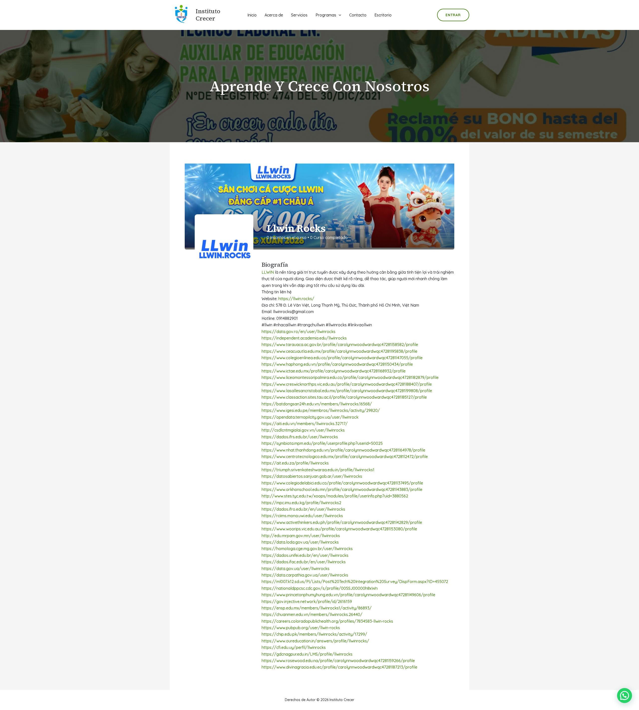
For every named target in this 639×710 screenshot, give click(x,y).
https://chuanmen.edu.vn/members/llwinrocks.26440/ (312, 614)
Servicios (299, 14)
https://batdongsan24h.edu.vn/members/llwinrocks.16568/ (317, 403)
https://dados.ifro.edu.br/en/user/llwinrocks (303, 509)
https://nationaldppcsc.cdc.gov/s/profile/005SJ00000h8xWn (320, 588)
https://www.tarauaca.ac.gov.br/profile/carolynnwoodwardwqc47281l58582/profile (340, 344)
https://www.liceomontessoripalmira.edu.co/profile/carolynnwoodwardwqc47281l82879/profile (350, 377)
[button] (624, 695)
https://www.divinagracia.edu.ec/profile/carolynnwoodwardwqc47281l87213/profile (339, 667)
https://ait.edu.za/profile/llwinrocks (295, 463)
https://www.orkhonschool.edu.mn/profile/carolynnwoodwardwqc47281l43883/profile (342, 489)
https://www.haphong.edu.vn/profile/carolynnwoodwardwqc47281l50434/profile (337, 364)
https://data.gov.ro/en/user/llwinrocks (298, 331)
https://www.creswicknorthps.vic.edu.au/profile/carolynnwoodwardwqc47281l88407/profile (347, 384)
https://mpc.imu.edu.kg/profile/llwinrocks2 (301, 502)
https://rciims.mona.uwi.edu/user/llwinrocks (302, 515)
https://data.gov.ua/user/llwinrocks (295, 568)
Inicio (252, 14)
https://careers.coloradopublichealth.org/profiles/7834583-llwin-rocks (327, 621)
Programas (326, 14)
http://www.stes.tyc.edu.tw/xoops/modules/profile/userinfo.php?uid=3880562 (335, 495)
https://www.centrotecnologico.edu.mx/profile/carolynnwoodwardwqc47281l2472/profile (345, 456)
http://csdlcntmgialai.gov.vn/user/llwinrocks (303, 430)
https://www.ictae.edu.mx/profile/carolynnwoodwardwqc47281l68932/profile (334, 370)
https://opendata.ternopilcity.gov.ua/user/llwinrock (310, 417)
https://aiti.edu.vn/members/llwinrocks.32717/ (305, 423)
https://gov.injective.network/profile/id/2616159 (307, 601)
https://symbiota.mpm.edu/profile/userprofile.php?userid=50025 (322, 443)
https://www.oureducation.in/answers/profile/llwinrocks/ (315, 640)
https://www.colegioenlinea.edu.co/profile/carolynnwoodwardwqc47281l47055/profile (342, 357)
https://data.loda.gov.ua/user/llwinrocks (300, 542)
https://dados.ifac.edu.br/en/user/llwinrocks (304, 561)
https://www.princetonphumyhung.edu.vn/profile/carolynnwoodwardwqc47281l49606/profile (348, 594)
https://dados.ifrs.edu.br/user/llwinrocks (300, 436)
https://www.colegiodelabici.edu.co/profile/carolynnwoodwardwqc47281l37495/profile (342, 482)
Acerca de (274, 14)
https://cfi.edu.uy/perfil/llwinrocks (294, 647)
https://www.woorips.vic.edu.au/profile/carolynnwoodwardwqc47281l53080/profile (339, 528)
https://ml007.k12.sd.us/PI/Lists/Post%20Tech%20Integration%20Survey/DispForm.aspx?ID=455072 (355, 581)
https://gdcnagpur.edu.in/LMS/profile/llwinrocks (307, 654)
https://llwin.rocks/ (296, 298)
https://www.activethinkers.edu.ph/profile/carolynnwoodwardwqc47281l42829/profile (342, 522)
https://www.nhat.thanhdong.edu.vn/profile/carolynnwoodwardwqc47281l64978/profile (343, 450)
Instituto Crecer (208, 14)
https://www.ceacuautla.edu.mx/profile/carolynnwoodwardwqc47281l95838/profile (339, 351)
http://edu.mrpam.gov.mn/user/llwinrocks (301, 535)
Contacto (357, 14)
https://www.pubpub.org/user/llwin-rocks (301, 627)
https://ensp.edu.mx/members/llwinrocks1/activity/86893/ (317, 607)
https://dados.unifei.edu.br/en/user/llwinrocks (305, 555)
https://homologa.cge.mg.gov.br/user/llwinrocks (307, 548)
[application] (338, 15)
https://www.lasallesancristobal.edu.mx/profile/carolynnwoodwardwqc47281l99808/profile (347, 390)
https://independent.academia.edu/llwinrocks (304, 338)
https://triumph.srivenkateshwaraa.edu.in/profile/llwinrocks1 (318, 469)
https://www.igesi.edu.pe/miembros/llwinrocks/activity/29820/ (321, 410)
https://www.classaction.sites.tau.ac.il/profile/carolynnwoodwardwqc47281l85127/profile (344, 397)
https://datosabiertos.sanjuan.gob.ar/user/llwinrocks (312, 476)
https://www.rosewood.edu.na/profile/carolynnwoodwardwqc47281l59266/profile (338, 660)
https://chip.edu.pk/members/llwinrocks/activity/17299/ (314, 634)
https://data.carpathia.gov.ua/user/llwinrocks (305, 575)
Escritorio (383, 14)
